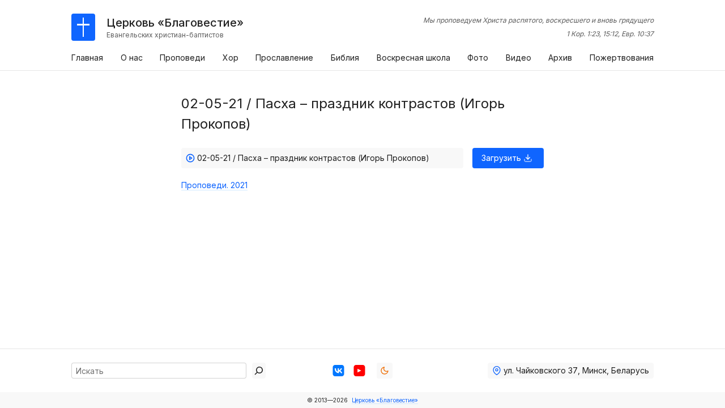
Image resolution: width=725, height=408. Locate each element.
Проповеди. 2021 (214, 185)
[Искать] (259, 371)
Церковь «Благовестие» (385, 400)
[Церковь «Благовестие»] (83, 27)
